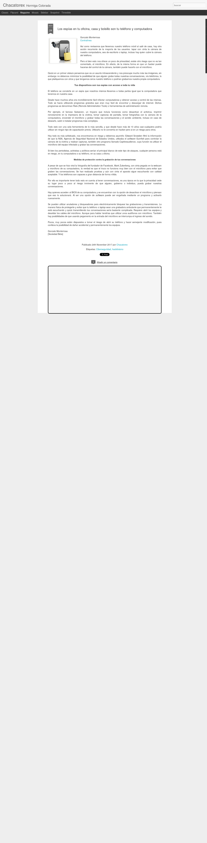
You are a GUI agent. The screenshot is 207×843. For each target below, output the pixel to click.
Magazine (25, 12)
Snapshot (54, 12)
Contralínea (86, 40)
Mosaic (35, 12)
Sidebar (44, 12)
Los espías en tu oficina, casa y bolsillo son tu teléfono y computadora (105, 28)
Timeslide (66, 12)
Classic (5, 12)
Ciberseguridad (103, 249)
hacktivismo (117, 249)
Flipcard (14, 12)
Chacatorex (122, 244)
